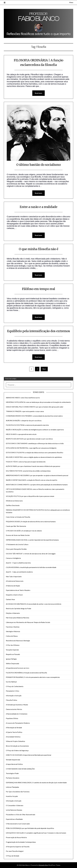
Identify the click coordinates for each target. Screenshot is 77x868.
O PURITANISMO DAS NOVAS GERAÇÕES (20, 769)
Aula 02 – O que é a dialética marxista (18, 563)
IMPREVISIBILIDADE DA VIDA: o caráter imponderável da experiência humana (32, 540)
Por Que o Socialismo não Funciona (17, 792)
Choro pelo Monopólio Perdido (16, 549)
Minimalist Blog (43, 865)
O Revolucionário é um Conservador (18, 824)
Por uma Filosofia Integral (14, 851)
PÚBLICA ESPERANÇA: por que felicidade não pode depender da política (30, 828)
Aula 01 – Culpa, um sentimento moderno (19, 572)
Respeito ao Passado (13, 654)
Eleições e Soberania (13, 613)
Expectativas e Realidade (14, 819)
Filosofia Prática (11, 700)
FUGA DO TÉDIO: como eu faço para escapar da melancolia (25, 462)
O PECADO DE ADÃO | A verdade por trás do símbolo (24, 531)
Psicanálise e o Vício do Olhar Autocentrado (20, 814)
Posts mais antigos (10, 378)
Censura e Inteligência (13, 558)
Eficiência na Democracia (14, 501)
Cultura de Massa (12, 636)
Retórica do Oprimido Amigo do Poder (18, 608)
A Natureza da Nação (13, 586)
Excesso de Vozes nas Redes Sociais (18, 535)
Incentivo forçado (12, 796)
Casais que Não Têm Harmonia (16, 526)
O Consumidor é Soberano (14, 805)
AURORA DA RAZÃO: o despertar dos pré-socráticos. (24, 420)
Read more (38, 93)
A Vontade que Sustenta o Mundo (17, 705)
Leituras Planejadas (12, 787)
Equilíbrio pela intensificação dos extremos (38, 331)
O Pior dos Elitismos (12, 645)
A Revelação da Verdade (14, 727)
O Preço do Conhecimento (14, 686)
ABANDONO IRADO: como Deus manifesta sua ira (23, 398)
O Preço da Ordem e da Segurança (17, 750)
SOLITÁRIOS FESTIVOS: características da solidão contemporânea (28, 471)
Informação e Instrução (13, 695)
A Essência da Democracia (14, 581)
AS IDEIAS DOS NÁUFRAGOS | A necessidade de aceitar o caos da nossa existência (33, 604)
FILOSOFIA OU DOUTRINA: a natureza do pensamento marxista (27, 425)
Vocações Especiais (12, 650)
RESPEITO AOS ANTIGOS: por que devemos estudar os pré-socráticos (29, 439)
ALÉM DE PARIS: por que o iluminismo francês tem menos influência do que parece (33, 466)
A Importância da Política (14, 764)
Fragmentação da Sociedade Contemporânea (21, 842)
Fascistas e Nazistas (12, 627)
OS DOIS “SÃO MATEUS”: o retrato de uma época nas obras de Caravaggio (31, 554)
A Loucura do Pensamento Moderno (18, 723)
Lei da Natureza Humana (14, 810)
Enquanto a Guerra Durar (14, 595)
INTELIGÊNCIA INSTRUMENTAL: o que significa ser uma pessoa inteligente (31, 448)
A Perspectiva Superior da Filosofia (17, 847)
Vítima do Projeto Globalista (15, 741)
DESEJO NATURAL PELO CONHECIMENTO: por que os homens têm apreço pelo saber (34, 407)
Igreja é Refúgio (11, 659)
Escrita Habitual (11, 682)
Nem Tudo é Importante (14, 576)
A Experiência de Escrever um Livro (17, 668)
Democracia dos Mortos (14, 709)
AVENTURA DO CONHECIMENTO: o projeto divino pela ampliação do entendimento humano (37, 485)
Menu (71, 2)
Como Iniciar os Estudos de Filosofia (18, 517)
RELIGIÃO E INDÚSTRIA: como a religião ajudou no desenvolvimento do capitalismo (34, 457)
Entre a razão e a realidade (38, 207)
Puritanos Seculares (12, 778)
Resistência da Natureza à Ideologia (18, 640)
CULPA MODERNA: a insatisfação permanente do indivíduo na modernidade (31, 567)
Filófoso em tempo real (38, 289)
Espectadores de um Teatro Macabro (18, 590)
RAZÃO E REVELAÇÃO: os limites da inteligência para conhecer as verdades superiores (35, 430)
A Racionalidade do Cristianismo (16, 714)
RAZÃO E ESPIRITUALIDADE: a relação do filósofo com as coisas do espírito (31, 480)
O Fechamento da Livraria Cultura (17, 544)
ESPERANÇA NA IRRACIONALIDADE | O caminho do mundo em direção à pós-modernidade (36, 782)
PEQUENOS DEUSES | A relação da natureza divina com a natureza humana (31, 521)
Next (44, 369)
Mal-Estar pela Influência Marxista (17, 618)
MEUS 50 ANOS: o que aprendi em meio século (21, 434)
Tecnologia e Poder (12, 773)
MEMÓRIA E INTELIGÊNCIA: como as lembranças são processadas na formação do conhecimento (38, 402)
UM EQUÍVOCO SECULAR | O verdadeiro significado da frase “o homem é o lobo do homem (36, 833)
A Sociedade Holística (13, 737)
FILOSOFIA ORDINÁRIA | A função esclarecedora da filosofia (26, 673)
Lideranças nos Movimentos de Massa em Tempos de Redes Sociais (28, 622)
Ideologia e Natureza (13, 631)
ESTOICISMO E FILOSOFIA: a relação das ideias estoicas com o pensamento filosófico (34, 452)
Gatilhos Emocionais (13, 505)
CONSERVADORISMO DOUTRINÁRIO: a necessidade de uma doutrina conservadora (34, 416)
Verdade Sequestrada (13, 760)
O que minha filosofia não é (38, 249)
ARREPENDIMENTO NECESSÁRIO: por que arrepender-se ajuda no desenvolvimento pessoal (37, 475)
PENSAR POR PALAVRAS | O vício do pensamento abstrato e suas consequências (33, 677)
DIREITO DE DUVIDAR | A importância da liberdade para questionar (28, 755)
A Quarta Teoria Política (14, 732)
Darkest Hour (10, 599)
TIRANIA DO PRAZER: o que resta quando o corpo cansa (25, 411)
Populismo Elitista (12, 718)
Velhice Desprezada (12, 663)
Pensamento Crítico (12, 691)
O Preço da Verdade (12, 856)
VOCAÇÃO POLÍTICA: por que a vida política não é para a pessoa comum (30, 496)
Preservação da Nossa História (16, 837)
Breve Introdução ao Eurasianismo (17, 746)
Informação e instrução (13, 801)
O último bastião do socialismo (38, 165)
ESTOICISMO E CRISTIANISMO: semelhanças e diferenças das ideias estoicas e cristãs (35, 443)
